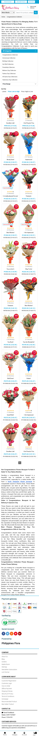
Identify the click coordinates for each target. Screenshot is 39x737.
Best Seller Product (21, 1)
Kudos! (29, 378)
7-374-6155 (9, 717)
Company (5, 652)
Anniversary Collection (8, 58)
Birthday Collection (7, 61)
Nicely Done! (10, 159)
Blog (3, 659)
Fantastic (28, 196)
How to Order (6, 686)
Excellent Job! (10, 123)
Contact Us (6, 709)
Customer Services (9, 721)
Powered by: (7, 638)
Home (3, 17)
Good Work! (10, 415)
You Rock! (10, 342)
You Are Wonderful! (28, 342)
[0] (34, 733)
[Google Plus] (20, 633)
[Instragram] (11, 633)
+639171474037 (10, 715)
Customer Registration (9, 681)
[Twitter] (7, 633)
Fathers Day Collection (9, 73)
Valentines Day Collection (9, 80)
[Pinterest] (15, 633)
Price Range (6, 84)
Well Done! (10, 378)
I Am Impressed (28, 232)
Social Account (8, 629)
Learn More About (9, 677)
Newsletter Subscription (9, 669)
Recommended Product (9, 701)
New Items (31, 1)
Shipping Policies (7, 691)
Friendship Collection (8, 67)
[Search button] (36, 12)
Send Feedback (9, 712)
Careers (4, 662)
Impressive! (28, 159)
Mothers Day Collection (9, 70)
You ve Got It (10, 269)
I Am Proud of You (28, 123)
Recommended (7, 1)
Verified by (6, 615)
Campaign (5, 699)
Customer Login (7, 683)
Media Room (6, 664)
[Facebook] (3, 633)
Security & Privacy (7, 694)
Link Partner (5, 672)
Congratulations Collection (14, 17)
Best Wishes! (10, 232)
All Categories (7, 51)
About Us (5, 656)
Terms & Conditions (8, 696)
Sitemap (4, 667)
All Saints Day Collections (9, 77)
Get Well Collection (8, 64)
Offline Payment (7, 688)
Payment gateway (9, 599)
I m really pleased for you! (10, 196)
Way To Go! (28, 269)
